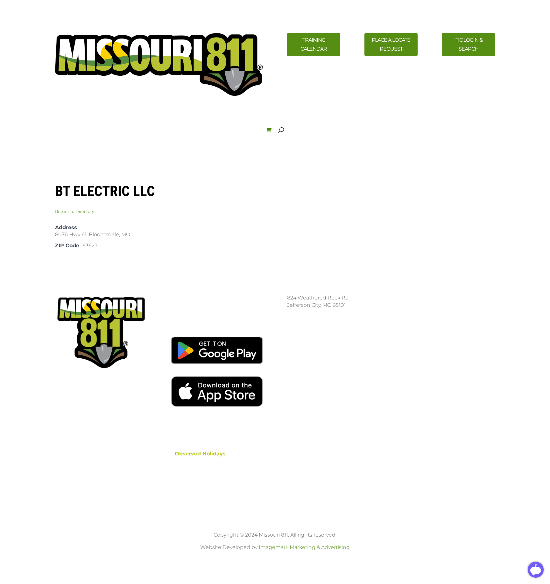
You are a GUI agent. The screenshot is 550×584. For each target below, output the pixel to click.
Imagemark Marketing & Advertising (304, 547)
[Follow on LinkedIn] (446, 336)
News (189, 122)
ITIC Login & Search (468, 44)
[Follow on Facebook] (408, 336)
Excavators (109, 122)
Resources (220, 122)
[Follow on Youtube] (434, 336)
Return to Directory (74, 211)
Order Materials (472, 122)
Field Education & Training (274, 122)
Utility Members (152, 122)
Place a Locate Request (391, 44)
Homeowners (75, 122)
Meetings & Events (337, 122)
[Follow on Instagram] (421, 336)
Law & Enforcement (392, 122)
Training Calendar (313, 44)
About (434, 122)
